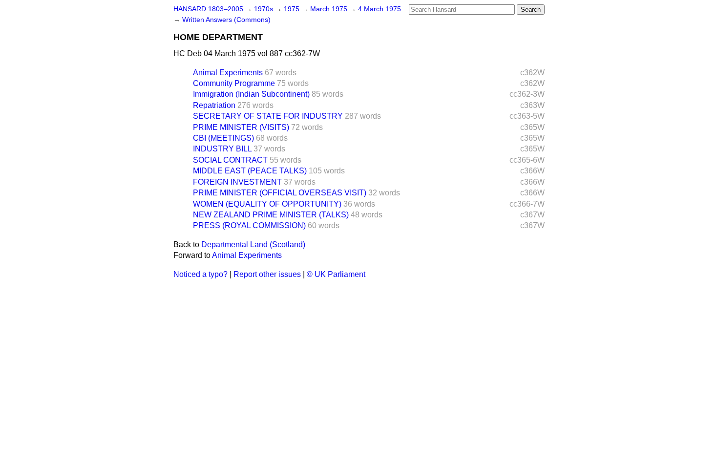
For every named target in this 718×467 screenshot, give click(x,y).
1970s (264, 9)
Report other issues (267, 274)
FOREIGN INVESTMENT (237, 182)
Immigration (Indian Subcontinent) (251, 94)
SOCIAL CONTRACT (230, 160)
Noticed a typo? (200, 274)
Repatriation (214, 105)
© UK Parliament (336, 274)
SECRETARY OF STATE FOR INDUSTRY (268, 116)
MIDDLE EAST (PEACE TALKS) (250, 171)
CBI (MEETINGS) (223, 138)
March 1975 (329, 9)
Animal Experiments (228, 72)
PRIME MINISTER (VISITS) (241, 127)
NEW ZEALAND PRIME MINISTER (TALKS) (271, 215)
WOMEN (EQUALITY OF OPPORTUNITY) (267, 204)
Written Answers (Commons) (226, 19)
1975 (292, 9)
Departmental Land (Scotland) (253, 244)
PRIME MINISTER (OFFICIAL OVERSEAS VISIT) (279, 193)
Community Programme (234, 83)
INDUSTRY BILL (222, 149)
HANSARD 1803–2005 (208, 9)
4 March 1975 (379, 9)
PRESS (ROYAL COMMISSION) (249, 225)
